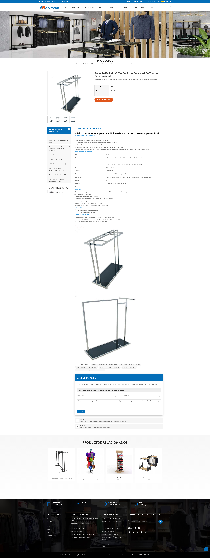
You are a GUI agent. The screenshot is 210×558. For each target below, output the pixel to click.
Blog (158, 1)
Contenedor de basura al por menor (80, 523)
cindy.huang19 (143, 505)
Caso (111, 7)
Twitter (136, 1)
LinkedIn (141, 1)
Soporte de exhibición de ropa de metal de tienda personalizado (104, 390)
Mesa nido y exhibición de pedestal (59, 155)
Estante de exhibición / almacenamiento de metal (56, 169)
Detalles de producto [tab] (88, 129)
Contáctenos (138, 7)
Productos (74, 7)
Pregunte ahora (105, 100)
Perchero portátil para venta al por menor (130, 365)
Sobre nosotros (88, 7)
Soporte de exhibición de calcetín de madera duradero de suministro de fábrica (61, 477)
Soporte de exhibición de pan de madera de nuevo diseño (84, 519)
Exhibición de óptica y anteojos (58, 164)
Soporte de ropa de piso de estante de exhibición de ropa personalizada (91, 477)
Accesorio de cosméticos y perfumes (59, 175)
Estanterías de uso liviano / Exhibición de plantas (57, 180)
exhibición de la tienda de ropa (79, 529)
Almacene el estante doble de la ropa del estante (104, 365)
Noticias (102, 7)
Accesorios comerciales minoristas (59, 136)
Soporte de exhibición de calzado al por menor (82, 534)
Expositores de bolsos (76, 532)
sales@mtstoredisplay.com (61, 1)
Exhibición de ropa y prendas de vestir (58, 141)
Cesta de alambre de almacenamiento (81, 526)
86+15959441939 (45, 1)
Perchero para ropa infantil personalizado (86, 367)
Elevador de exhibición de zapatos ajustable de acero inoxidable (148, 477)
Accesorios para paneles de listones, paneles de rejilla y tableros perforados (59, 148)
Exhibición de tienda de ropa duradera (109, 367)
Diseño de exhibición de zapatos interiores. (81, 540)
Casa (64, 7)
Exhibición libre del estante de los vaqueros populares (119, 477)
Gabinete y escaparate (55, 159)
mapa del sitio (115, 555)
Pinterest (152, 1)
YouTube (147, 1)
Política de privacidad (127, 555)
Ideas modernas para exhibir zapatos (80, 537)
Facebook (129, 1)
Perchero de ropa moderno (129, 367)
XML (107, 555)
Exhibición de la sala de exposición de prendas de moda (90, 370)
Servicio (126, 7)
